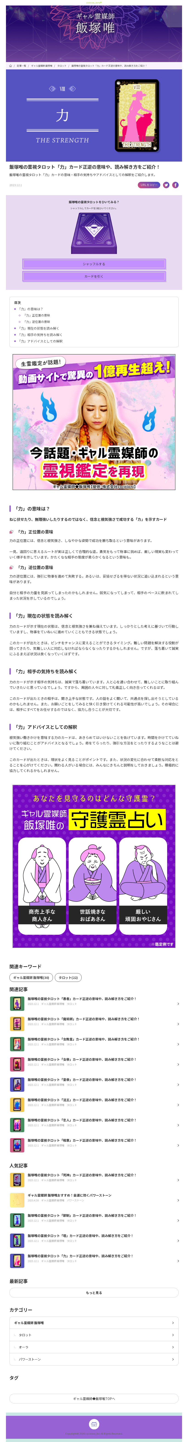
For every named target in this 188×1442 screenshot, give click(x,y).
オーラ (23, 1347)
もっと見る (94, 1292)
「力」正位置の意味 (36, 315)
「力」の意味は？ (30, 309)
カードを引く (94, 276)
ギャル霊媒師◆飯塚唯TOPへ (94, 1398)
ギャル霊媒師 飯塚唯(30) (31, 977)
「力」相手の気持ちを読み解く (40, 334)
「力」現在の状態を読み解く (38, 328)
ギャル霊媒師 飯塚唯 (29, 1322)
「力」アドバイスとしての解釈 (40, 341)
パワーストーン (30, 1359)
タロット (25, 1335)
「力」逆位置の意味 (36, 321)
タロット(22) (68, 977)
